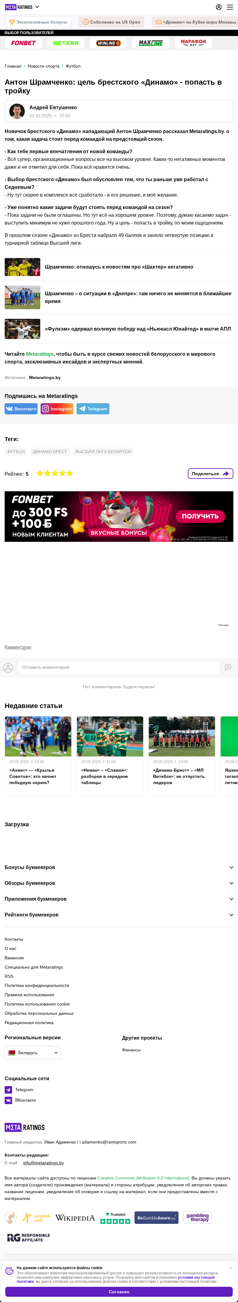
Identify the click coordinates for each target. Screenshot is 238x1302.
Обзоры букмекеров (30, 883)
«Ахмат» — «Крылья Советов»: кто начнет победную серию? (32, 776)
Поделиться (205, 473)
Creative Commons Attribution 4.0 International (143, 1177)
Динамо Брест (50, 451)
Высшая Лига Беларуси (103, 451)
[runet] (11, 1218)
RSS (9, 976)
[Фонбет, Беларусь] (23, 43)
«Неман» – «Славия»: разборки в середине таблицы (104, 776)
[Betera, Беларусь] (66, 43)
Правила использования (29, 994)
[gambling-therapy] (197, 1218)
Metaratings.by (45, 377)
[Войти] (219, 7)
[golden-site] (35, 1218)
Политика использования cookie (37, 1003)
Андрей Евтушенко (53, 107)
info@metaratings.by (43, 1162)
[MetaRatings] (25, 1127)
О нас (10, 948)
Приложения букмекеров (36, 899)
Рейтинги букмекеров (32, 914)
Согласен (119, 1291)
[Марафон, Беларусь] (193, 43)
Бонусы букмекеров (30, 867)
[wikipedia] (75, 1218)
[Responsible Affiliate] (28, 1238)
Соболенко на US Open (115, 22)
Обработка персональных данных (39, 1013)
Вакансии (14, 957)
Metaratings (40, 354)
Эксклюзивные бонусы (41, 22)
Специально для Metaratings (34, 967)
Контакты (14, 939)
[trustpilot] (115, 1218)
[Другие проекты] (22, 7)
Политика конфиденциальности (37, 985)
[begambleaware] (156, 1218)
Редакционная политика (29, 1022)
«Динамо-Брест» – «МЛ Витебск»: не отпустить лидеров (179, 776)
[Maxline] (151, 43)
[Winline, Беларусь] (108, 43)
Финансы (131, 1049)
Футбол (16, 451)
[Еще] (230, 7)
